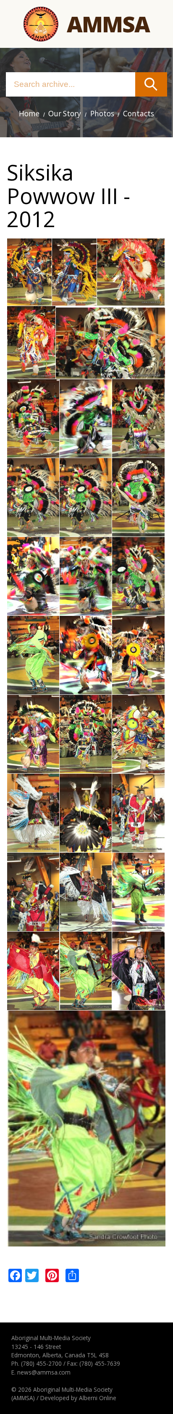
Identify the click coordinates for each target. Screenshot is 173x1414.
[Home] (41, 24)
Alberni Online (97, 1398)
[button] (29, 300)
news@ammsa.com (44, 1372)
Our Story (64, 113)
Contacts (138, 113)
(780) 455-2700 (41, 1363)
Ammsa (108, 24)
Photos (102, 113)
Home (29, 113)
